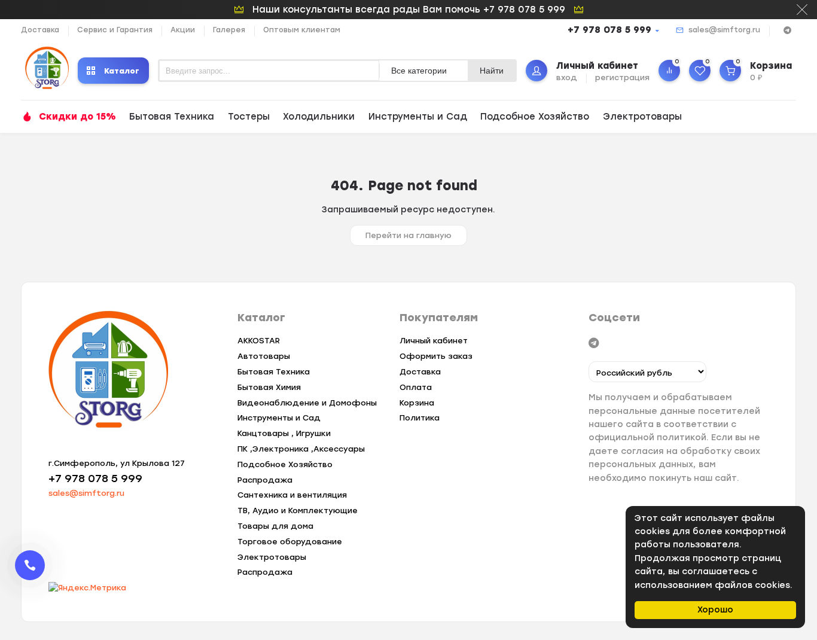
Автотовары (263, 356)
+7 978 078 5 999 (609, 30)
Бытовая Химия (269, 387)
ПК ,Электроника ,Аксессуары (301, 448)
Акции (182, 30)
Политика (420, 417)
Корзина (417, 402)
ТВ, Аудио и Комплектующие (297, 510)
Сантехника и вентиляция (292, 494)
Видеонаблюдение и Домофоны (307, 402)
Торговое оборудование (289, 541)
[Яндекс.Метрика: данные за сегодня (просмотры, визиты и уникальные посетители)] (87, 588)
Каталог (121, 70)
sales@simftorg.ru (724, 30)
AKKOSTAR (258, 340)
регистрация (622, 77)
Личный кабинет (434, 340)
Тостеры (249, 116)
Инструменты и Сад (417, 116)
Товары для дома (275, 526)
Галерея (229, 30)
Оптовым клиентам (301, 30)
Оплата (416, 387)
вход (566, 77)
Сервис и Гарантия (115, 30)
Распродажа (264, 480)
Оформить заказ (436, 356)
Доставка (40, 30)
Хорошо (715, 610)
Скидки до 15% (77, 116)
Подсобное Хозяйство (534, 116)
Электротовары (642, 116)
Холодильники (319, 116)
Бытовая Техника (171, 116)
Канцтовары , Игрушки (284, 433)
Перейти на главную (408, 235)
